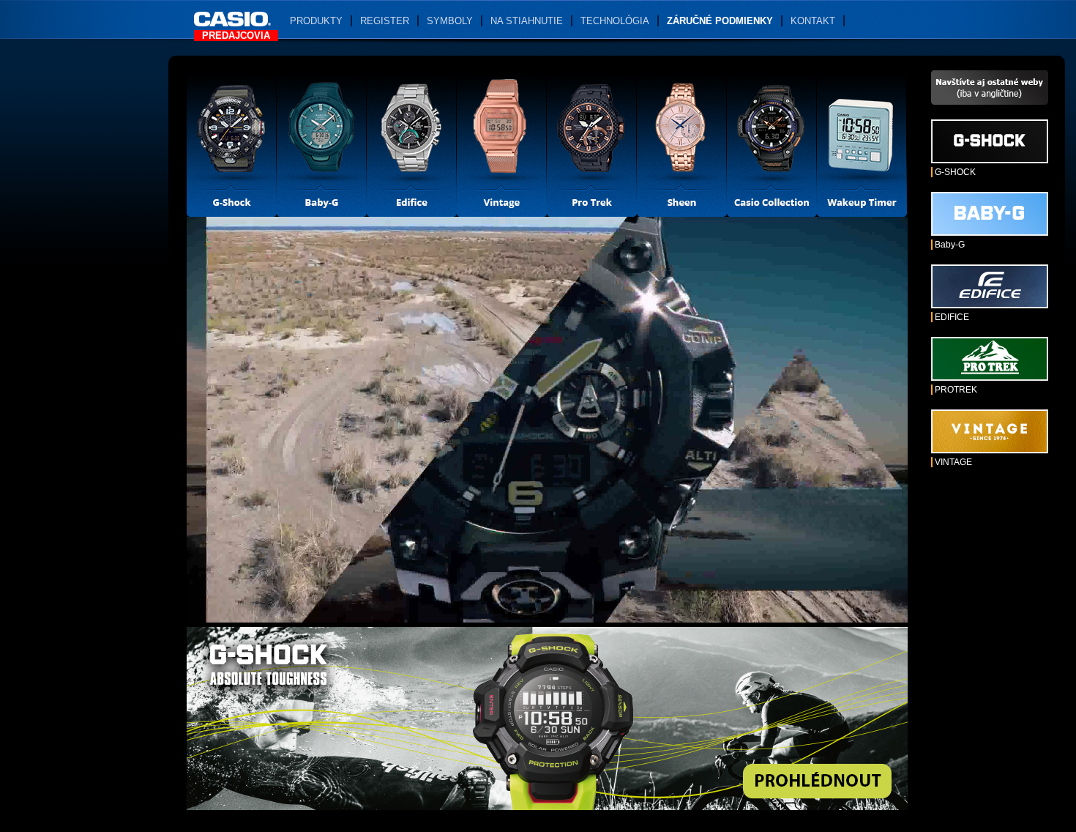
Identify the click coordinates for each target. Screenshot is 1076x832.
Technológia (614, 20)
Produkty (316, 20)
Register (384, 20)
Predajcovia (236, 35)
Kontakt (813, 20)
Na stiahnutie (526, 20)
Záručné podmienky (720, 20)
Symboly (450, 20)
